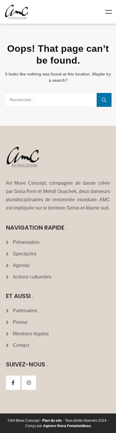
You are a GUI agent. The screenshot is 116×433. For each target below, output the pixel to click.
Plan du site (52, 420)
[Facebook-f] (13, 383)
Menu (108, 11)
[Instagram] (29, 383)
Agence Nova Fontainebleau (67, 426)
